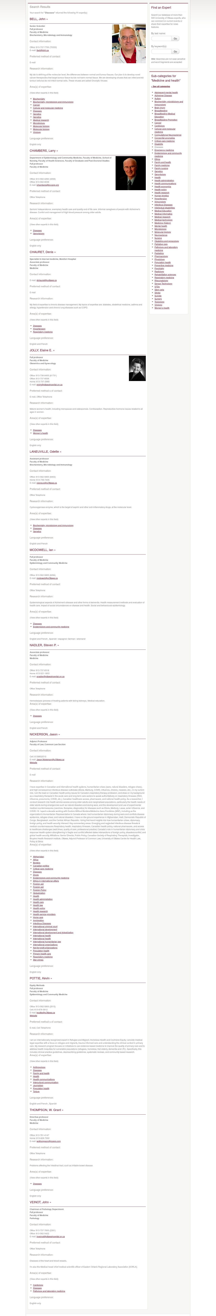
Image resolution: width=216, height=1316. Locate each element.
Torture (36, 1091)
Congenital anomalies (165, 137)
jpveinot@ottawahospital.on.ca (51, 1236)
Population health (41, 950)
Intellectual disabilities (165, 207)
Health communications (44, 1079)
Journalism (38, 1085)
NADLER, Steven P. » (44, 645)
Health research (40, 911)
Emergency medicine (164, 150)
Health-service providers (44, 914)
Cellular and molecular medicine (48, 107)
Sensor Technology (163, 283)
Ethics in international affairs (46, 880)
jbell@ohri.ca (43, 50)
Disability (159, 143)
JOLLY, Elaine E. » (42, 350)
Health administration (43, 899)
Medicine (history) (163, 222)
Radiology (159, 271)
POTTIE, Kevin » (41, 978)
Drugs (36, 874)
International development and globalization (53, 932)
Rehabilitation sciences (165, 274)
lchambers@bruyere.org (48, 184)
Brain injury (160, 107)
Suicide (158, 295)
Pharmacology (161, 256)
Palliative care (161, 244)
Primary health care (42, 953)
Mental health (161, 225)
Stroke (157, 292)
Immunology (160, 201)
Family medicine (162, 165)
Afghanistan (38, 856)
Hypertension (39, 328)
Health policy (39, 908)
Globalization (39, 892)
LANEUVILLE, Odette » (45, 451)
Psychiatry (159, 268)
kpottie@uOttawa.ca (46, 1012)
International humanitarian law (47, 941)
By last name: (158, 33)
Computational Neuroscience (168, 134)
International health (42, 935)
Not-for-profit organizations (45, 947)
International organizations (45, 944)
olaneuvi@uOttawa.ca (47, 482)
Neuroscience (161, 234)
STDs (157, 286)
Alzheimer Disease (163, 95)
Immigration (38, 920)
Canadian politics (41, 865)
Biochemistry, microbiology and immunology (53, 101)
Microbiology (39, 123)
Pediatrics (159, 253)
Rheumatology (161, 280)
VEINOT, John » (40, 1202)
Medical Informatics (163, 213)
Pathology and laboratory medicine (49, 1291)
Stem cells (159, 289)
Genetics (37, 113)
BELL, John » (39, 19)
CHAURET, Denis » (43, 252)
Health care (38, 902)
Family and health (41, 1073)
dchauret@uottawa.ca (47, 280)
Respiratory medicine (43, 331)
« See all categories (160, 86)
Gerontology (38, 233)
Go (175, 38)
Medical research (41, 120)
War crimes (38, 959)
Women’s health (40, 433)
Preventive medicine (164, 265)
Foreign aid (38, 883)
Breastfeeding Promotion (166, 119)
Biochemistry (39, 98)
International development (45, 929)
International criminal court (45, 926)
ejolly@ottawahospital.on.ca (49, 384)
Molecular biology (41, 126)
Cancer (36, 104)
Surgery (158, 298)
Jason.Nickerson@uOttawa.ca (50, 759)
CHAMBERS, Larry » (44, 150)
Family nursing (161, 168)
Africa (35, 859)
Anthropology (39, 1067)
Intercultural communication (45, 1082)
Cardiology (38, 1284)
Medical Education (163, 210)
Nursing (158, 238)
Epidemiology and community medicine (51, 626)
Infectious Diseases (42, 923)
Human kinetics (162, 195)
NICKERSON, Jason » (45, 734)
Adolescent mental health (166, 92)
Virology (37, 132)
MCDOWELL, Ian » (43, 549)
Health (36, 896)
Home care (38, 917)
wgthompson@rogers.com (49, 1141)
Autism (158, 98)
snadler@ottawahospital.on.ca (50, 676)
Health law (38, 905)
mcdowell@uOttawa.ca (47, 578)
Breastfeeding (161, 110)
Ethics (157, 159)
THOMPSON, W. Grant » (46, 1109)
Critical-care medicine (43, 868)
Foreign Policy (39, 889)
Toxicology (159, 301)
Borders (36, 862)
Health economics (163, 186)
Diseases (37, 110)
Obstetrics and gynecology (167, 241)
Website (33, 762)
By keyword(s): (159, 46)
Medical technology (163, 219)
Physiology (160, 259)
